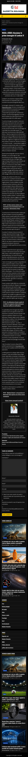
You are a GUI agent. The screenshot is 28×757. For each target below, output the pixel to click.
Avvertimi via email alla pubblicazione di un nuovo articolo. (13, 509)
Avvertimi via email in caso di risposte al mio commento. (13, 503)
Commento (5, 457)
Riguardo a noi (5, 636)
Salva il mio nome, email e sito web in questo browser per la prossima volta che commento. (14, 496)
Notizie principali (5, 606)
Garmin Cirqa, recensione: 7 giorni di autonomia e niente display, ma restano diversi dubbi (13, 723)
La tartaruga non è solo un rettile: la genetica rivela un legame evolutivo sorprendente (13, 542)
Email (4, 483)
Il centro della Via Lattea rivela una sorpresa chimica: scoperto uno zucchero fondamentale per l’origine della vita (13, 592)
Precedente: (13, 435)
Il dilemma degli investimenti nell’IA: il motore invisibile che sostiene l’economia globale (13, 747)
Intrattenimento (5, 624)
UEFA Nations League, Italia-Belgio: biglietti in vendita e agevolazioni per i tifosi (13, 698)
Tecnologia (4, 618)
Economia (5, 743)
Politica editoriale (6, 645)
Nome (4, 478)
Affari (3, 612)
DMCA (3, 642)
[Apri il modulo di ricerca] (25, 16)
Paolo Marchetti (6, 545)
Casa (3, 603)
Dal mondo (4, 609)
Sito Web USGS (20, 346)
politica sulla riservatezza (7, 648)
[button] (2, 16)
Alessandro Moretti (7, 39)
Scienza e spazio (5, 615)
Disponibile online (6, 107)
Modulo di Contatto (6, 627)
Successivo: (12, 442)
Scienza (4, 29)
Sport (3, 621)
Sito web (4, 489)
